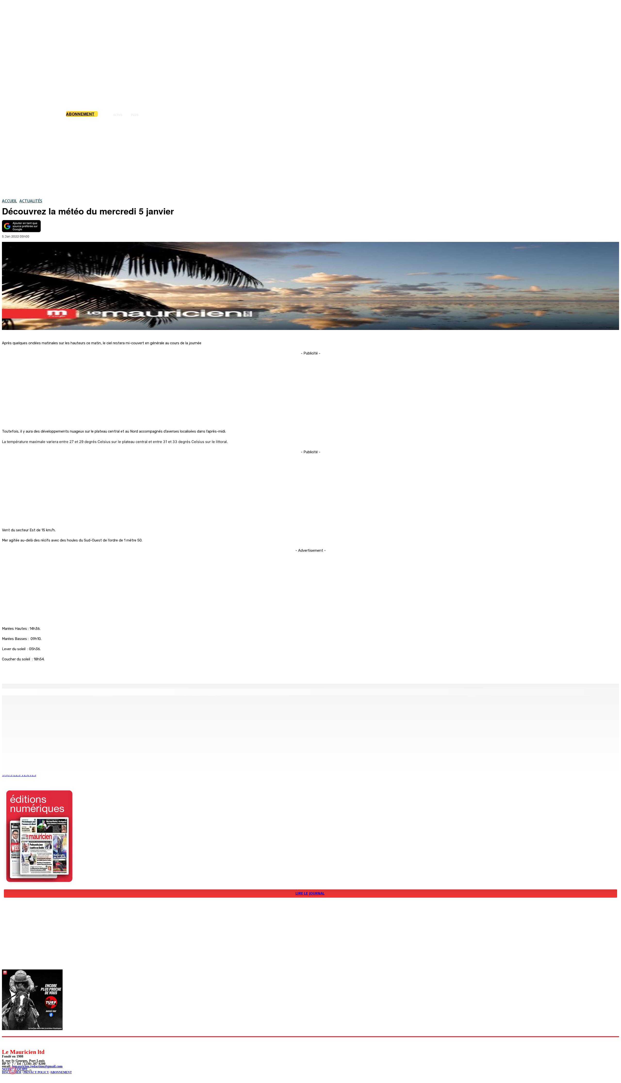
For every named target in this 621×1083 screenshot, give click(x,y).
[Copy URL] (85, 671)
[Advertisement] (310, 157)
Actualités (30, 201)
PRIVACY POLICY (36, 1072)
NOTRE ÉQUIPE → (17, 1069)
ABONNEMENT (61, 1072)
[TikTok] (39, 1042)
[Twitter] (68, 671)
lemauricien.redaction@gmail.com (37, 1066)
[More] (103, 671)
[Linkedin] (28, 1042)
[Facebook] (50, 671)
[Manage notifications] (12, 1070)
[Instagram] (17, 1042)
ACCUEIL (9, 201)
